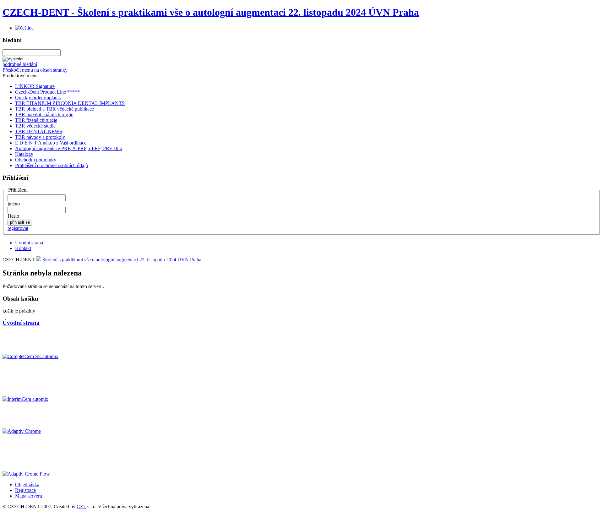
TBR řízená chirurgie (36, 120)
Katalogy (24, 154)
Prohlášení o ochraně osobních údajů (51, 165)
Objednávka (27, 484)
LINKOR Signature (35, 86)
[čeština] (24, 27)
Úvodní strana (29, 242)
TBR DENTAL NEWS (38, 131)
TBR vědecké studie (35, 125)
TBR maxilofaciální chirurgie (44, 114)
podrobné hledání (20, 64)
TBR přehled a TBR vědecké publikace (54, 109)
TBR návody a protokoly (40, 137)
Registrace (25, 490)
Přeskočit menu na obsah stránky (35, 70)
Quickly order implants (38, 97)
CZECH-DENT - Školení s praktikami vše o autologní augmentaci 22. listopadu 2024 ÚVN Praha (211, 12)
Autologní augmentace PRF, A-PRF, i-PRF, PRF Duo (68, 148)
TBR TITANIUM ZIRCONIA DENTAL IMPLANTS (70, 103)
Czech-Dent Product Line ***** (47, 92)
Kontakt (23, 248)
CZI (81, 506)
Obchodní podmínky (35, 159)
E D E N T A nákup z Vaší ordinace (50, 142)
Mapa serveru (28, 495)
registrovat (18, 228)
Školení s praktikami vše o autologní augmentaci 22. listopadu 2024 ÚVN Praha (121, 259)
